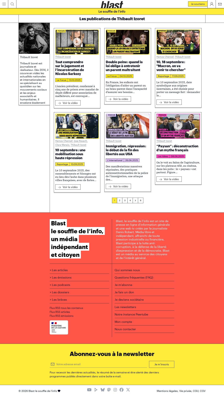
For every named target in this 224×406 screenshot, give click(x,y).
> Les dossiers (59, 292)
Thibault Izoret (63, 56)
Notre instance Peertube (131, 314)
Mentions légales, (168, 390)
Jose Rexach (81, 140)
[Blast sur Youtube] (89, 390)
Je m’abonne (123, 285)
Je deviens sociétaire (129, 299)
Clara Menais (62, 144)
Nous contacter (125, 329)
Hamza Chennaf (165, 56)
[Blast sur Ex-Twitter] (128, 390)
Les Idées (163, 156)
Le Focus (61, 80)
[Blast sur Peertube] (96, 390)
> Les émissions (60, 277)
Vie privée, (186, 390)
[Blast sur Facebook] (121, 390)
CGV (202, 390)
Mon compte (123, 321)
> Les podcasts (60, 285)
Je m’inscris (161, 364)
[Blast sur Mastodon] (109, 390)
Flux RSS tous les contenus (66, 307)
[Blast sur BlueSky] (103, 390)
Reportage (163, 76)
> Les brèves (58, 299)
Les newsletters (125, 307)
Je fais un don (124, 292)
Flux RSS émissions (61, 315)
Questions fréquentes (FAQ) (134, 277)
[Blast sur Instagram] (115, 390)
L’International (114, 160)
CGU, (196, 390)
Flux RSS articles (60, 311)
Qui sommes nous (127, 270)
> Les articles (59, 270)
